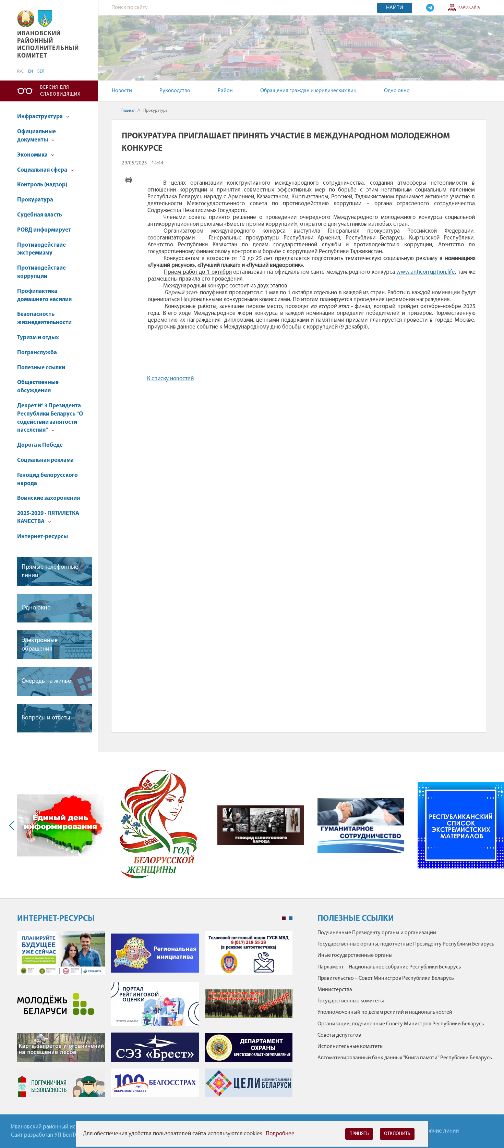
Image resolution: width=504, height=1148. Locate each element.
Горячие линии (440, 1131)
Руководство (174, 91)
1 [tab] (284, 918)
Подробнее (280, 1134)
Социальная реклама (45, 460)
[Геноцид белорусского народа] (260, 825)
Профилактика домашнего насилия (44, 295)
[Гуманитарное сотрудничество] (360, 825)
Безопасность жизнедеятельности (44, 318)
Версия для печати (128, 179)
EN (30, 72)
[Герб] (25, 18)
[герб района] (45, 18)
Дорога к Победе (40, 445)
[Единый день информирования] (60, 825)
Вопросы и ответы (46, 718)
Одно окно (397, 91)
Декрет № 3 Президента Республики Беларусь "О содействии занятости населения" (50, 418)
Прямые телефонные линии (50, 571)
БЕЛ (40, 72)
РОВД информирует (44, 230)
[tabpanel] (154, 1017)
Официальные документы (36, 136)
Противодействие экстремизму (41, 249)
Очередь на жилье (46, 681)
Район (225, 91)
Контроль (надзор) (42, 185)
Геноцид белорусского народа (47, 479)
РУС (20, 72)
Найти (394, 8)
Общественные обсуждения (38, 387)
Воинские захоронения (48, 498)
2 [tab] (290, 918)
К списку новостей (170, 379)
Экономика (33, 155)
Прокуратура (35, 200)
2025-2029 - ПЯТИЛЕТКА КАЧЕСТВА (48, 517)
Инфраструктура (40, 117)
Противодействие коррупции (41, 272)
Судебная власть (39, 215)
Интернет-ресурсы (42, 537)
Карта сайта (469, 8)
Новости (122, 91)
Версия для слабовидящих (60, 91)
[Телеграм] (430, 8)
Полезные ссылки (41, 368)
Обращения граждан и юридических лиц (308, 91)
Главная (128, 111)
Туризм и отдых (38, 338)
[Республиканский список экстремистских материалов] (461, 825)
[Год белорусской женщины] (158, 825)
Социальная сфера (42, 170)
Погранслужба (37, 353)
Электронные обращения (40, 645)
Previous (13, 825)
